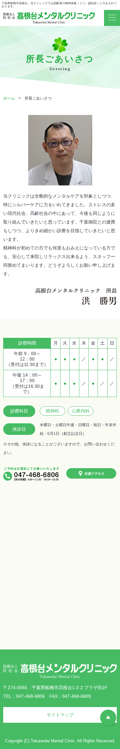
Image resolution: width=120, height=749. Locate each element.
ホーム (9, 98)
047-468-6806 (30, 696)
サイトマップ (60, 714)
